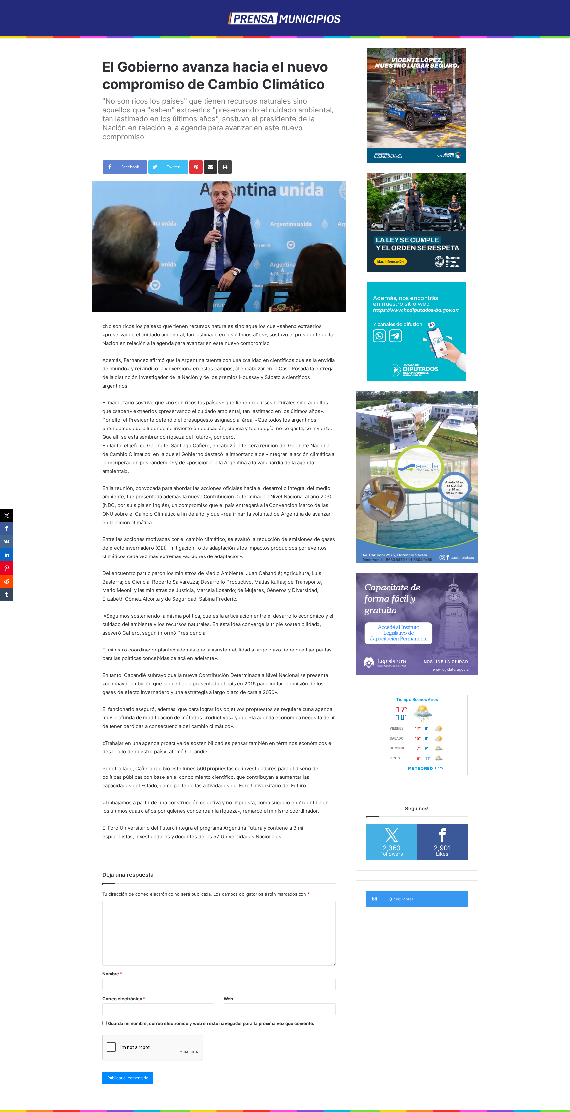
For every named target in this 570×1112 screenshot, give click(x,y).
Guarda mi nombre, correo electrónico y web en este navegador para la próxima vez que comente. (211, 1023)
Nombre (112, 973)
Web (228, 998)
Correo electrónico (123, 998)
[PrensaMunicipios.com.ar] (285, 18)
